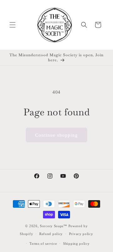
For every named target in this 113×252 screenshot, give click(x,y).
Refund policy (51, 234)
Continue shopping (56, 135)
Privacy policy (81, 234)
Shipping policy (76, 243)
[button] (12, 25)
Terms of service (43, 243)
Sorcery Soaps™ (53, 226)
